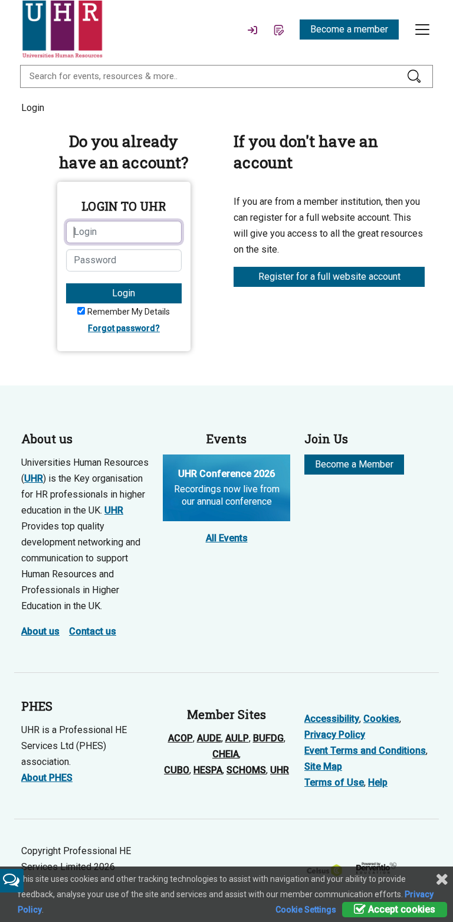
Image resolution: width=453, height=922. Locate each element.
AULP (237, 738)
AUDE (209, 738)
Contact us (92, 631)
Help (378, 782)
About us (40, 631)
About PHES (47, 777)
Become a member (349, 29)
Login (123, 293)
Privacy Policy (334, 734)
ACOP (180, 738)
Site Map (323, 766)
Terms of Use (334, 782)
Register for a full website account (329, 276)
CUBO (176, 770)
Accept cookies (400, 909)
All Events (227, 538)
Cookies (381, 718)
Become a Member (354, 464)
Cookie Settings (305, 909)
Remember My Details (128, 311)
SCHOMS (246, 770)
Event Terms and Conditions (365, 750)
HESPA (207, 770)
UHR (33, 478)
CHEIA (225, 754)
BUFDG (268, 738)
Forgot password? (124, 328)
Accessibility (331, 718)
